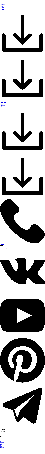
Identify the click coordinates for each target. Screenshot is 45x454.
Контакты (2, 107)
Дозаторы (2, 6)
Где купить (2, 9)
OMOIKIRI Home (3, 7)
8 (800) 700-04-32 (2, 1)
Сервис (2, 8)
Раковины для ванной (3, 4)
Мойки (2, 101)
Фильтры (2, 5)
